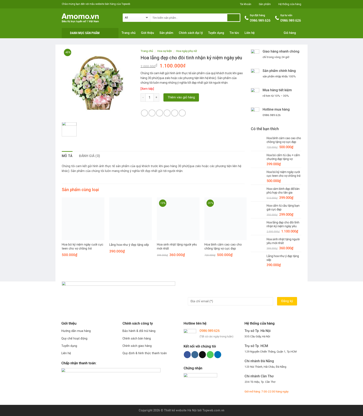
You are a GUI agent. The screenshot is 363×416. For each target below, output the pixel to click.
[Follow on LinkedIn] (217, 354)
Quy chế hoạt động (74, 338)
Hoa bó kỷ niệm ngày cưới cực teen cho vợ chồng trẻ (82, 246)
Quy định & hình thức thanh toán (144, 353)
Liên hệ (250, 33)
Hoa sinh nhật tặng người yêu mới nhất (177, 246)
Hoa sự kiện (164, 51)
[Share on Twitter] (152, 113)
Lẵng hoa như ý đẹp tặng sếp (129, 245)
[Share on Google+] (174, 113)
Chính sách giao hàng (137, 346)
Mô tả (67, 156)
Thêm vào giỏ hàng (181, 97)
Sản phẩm (166, 33)
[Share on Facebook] (144, 113)
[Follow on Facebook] (187, 354)
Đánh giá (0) (89, 156)
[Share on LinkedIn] (182, 113)
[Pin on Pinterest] (167, 113)
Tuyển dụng (216, 33)
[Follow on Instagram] (194, 354)
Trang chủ (128, 33)
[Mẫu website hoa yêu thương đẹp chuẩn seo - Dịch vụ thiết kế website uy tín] (89, 18)
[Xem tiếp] (147, 88)
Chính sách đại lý (191, 33)
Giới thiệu (147, 33)
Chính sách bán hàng (136, 338)
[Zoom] (67, 114)
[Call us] (210, 354)
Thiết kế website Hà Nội (180, 410)
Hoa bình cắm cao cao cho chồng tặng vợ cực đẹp (223, 246)
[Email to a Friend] (159, 113)
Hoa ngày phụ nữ (186, 51)
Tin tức (234, 33)
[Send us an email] (202, 354)
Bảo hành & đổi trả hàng (138, 331)
